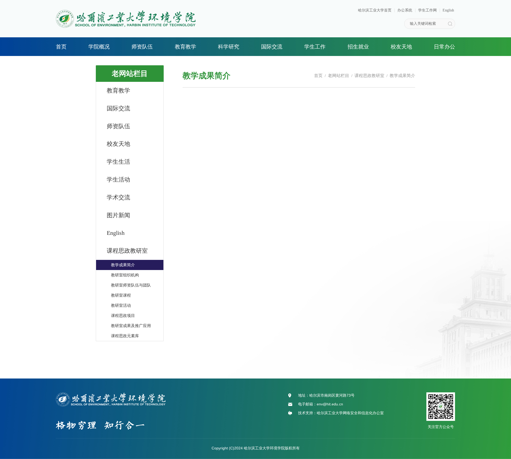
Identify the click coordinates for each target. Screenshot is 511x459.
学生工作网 (427, 10)
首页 (61, 47)
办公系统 (404, 10)
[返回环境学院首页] (126, 12)
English (448, 10)
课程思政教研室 (369, 75)
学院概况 (99, 47)
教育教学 (185, 47)
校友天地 (401, 47)
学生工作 (314, 47)
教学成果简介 (402, 75)
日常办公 (444, 47)
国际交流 (271, 47)
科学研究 (228, 47)
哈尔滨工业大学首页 (375, 10)
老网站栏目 (338, 75)
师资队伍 (142, 47)
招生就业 (358, 47)
